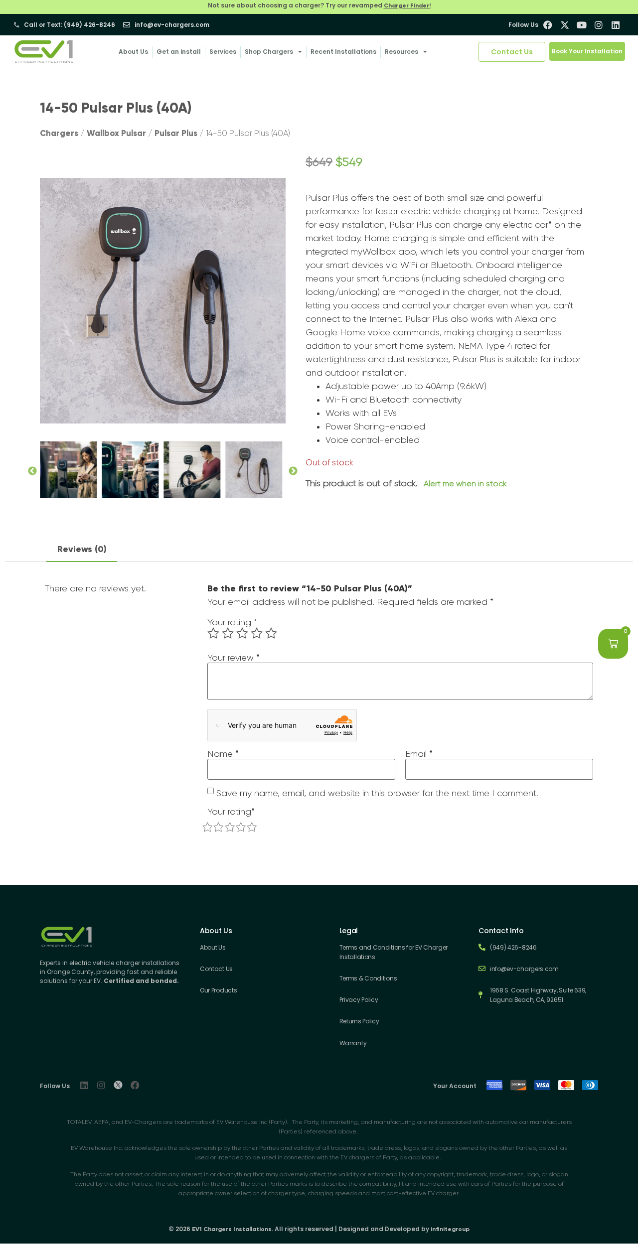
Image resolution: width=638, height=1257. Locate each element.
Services (222, 51)
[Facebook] (135, 1085)
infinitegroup (450, 1229)
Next (293, 470)
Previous (32, 470)
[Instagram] (101, 1085)
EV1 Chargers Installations (232, 1229)
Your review (233, 657)
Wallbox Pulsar (116, 133)
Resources (401, 51)
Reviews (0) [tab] (82, 549)
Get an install (179, 51)
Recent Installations (343, 51)
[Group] (118, 1085)
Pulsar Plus (176, 133)
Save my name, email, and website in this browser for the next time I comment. (377, 793)
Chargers (59, 133)
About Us (133, 51)
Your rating (232, 622)
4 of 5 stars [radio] (257, 633)
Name (223, 753)
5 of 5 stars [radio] (271, 633)
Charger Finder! (407, 5)
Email (419, 753)
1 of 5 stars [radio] (213, 633)
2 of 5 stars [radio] (228, 633)
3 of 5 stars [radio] (242, 633)
